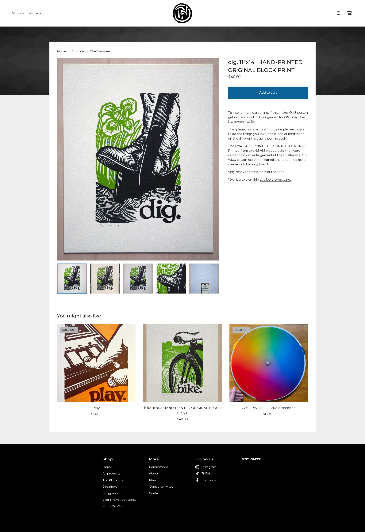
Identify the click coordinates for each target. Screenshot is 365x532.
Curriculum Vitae (161, 486)
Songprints (110, 493)
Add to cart (268, 92)
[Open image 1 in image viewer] (138, 159)
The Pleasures (100, 51)
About (153, 473)
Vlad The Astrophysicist (119, 499)
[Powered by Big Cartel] (252, 459)
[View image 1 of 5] (72, 279)
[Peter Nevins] (182, 13)
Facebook (209, 480)
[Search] (338, 13)
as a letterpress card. (275, 179)
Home (61, 51)
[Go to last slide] (62, 159)
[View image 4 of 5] (171, 279)
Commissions (158, 467)
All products (111, 473)
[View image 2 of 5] (105, 279)
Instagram (209, 467)
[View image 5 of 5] (204, 279)
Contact (155, 493)
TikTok (206, 473)
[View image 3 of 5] (138, 279)
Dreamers (110, 486)
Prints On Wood (114, 506)
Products (78, 51)
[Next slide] (214, 159)
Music (153, 480)
